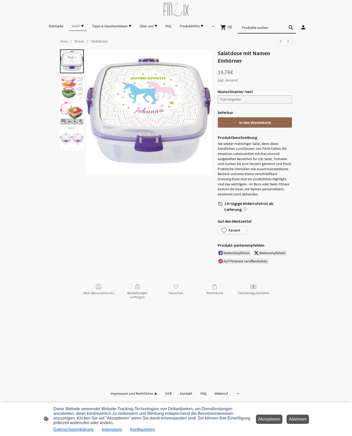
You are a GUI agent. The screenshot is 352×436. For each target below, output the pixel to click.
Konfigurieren (142, 429)
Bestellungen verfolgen (137, 295)
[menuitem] (280, 41)
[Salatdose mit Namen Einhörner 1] (72, 87)
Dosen (79, 41)
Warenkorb (214, 293)
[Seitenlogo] (176, 9)
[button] (232, 230)
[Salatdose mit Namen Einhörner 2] (72, 113)
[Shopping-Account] (303, 27)
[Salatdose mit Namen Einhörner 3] (72, 139)
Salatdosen (99, 41)
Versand (231, 80)
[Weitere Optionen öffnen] (213, 26)
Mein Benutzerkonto (98, 293)
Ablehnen (298, 419)
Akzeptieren (269, 419)
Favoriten (176, 293)
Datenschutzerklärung (73, 429)
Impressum (112, 429)
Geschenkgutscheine (253, 293)
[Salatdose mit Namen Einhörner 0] (72, 61)
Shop (64, 41)
